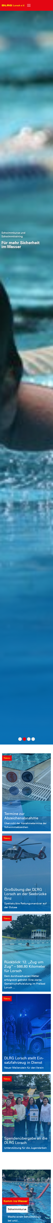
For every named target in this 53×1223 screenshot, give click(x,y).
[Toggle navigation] (29, 5)
